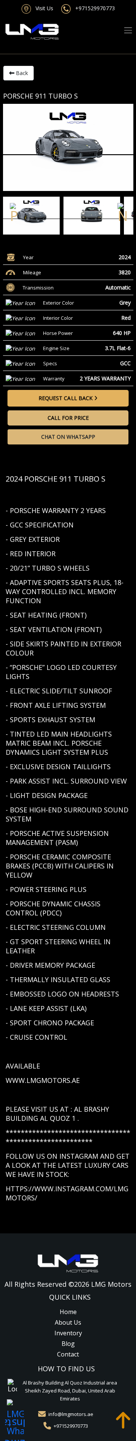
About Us (68, 1322)
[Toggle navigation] (128, 30)
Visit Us (42, 8)
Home (68, 1312)
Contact (68, 1354)
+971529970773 (93, 8)
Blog (68, 1343)
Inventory (68, 1333)
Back (21, 73)
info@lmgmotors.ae (70, 1414)
